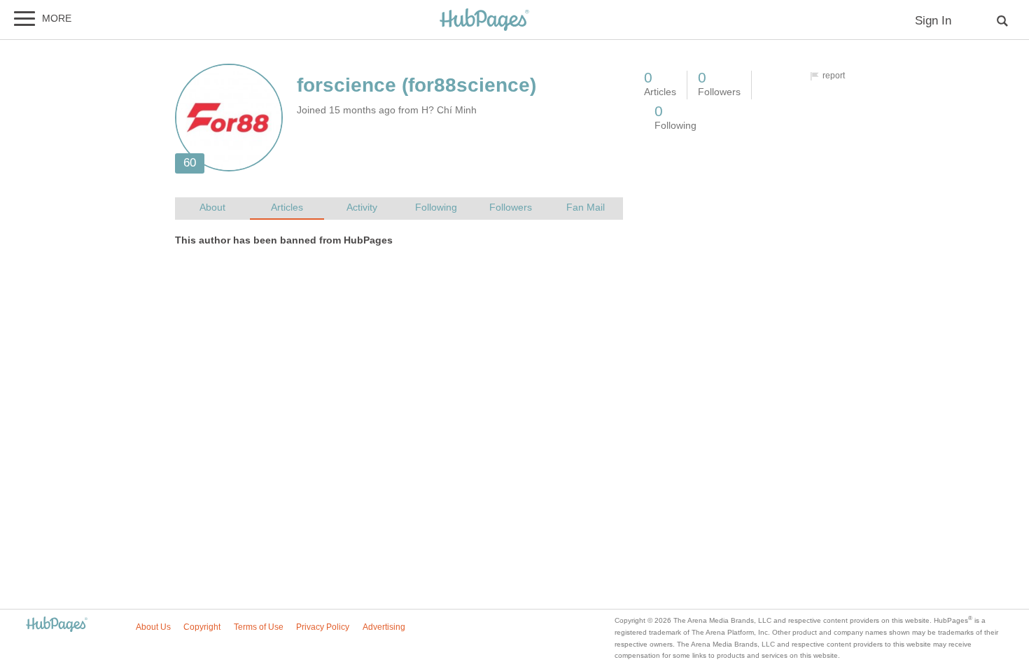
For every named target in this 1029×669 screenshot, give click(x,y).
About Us (153, 627)
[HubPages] (484, 20)
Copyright (201, 627)
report (833, 75)
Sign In (933, 20)
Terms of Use (259, 627)
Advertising (384, 627)
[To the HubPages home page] (56, 625)
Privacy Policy (322, 627)
